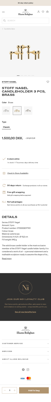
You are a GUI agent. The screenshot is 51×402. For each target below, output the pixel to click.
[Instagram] (28, 369)
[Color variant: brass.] (17, 110)
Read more (7, 258)
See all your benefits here (25, 312)
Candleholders (9, 29)
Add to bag (34, 390)
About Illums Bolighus (15, 359)
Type (4, 122)
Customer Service (12, 343)
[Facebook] (23, 369)
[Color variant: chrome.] (6, 110)
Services (7, 351)
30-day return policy (25, 3)
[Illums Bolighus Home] (25, 12)
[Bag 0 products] (47, 11)
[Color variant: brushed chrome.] (28, 110)
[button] (18, 75)
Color (7, 102)
